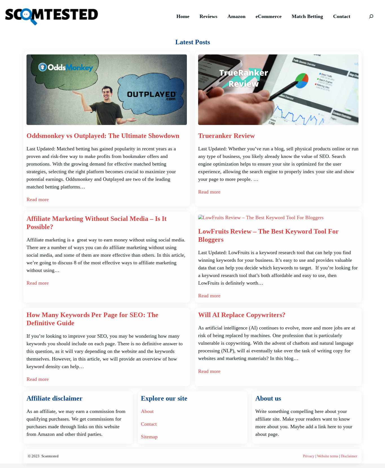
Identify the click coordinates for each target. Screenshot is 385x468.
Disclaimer (349, 456)
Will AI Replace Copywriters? (242, 314)
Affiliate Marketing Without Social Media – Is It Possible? (96, 222)
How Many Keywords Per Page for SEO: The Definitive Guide (92, 319)
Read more (37, 199)
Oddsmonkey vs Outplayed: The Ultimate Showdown (102, 135)
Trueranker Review (226, 135)
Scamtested (50, 456)
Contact (149, 424)
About (147, 411)
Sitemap (149, 437)
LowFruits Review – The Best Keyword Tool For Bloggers (268, 235)
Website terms (327, 456)
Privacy (309, 456)
